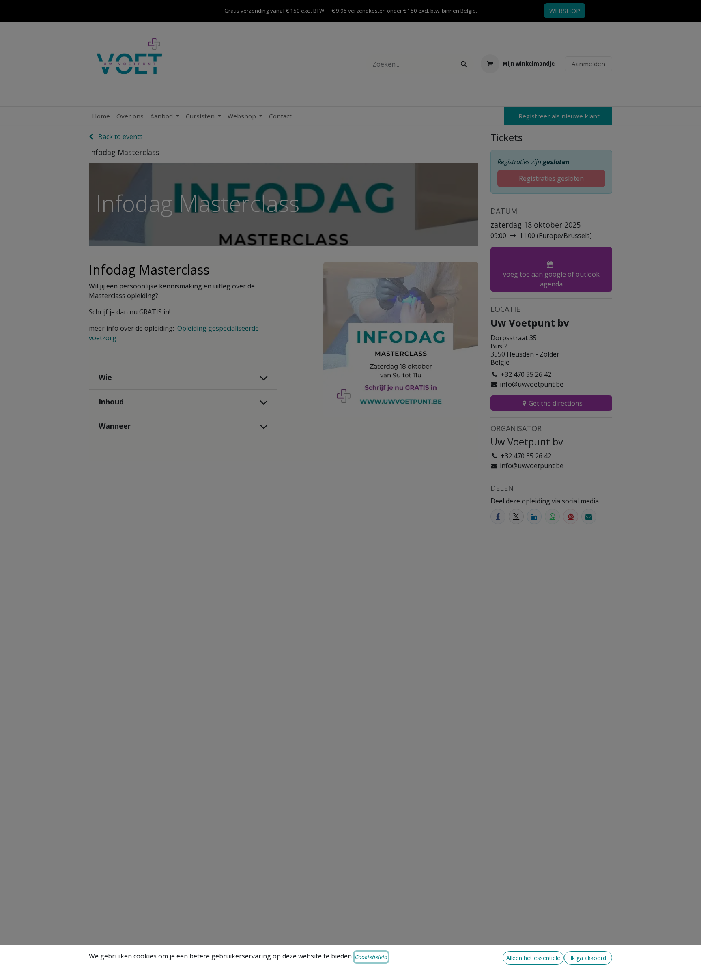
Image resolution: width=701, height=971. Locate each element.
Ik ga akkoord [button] (588, 958)
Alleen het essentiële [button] (533, 958)
